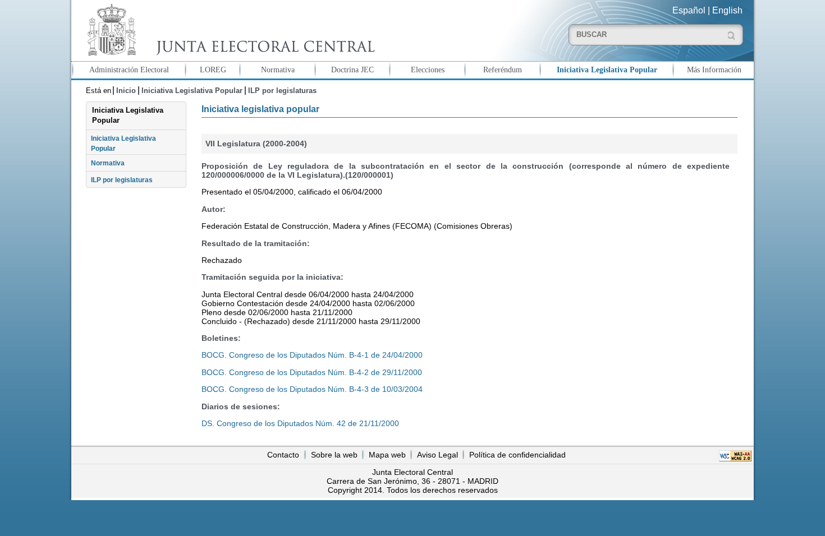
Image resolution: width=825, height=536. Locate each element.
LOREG (213, 69)
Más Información (714, 69)
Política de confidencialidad (517, 454)
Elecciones (427, 69)
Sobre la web (334, 454)
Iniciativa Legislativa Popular (607, 69)
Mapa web (387, 454)
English (727, 10)
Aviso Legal (437, 454)
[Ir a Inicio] (228, 30)
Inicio (126, 90)
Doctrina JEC (352, 69)
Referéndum (502, 69)
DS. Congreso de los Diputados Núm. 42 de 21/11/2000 (300, 423)
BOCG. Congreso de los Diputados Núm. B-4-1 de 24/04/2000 (312, 354)
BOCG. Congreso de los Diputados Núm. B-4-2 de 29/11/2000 (311, 372)
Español (688, 10)
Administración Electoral (129, 69)
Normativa (278, 69)
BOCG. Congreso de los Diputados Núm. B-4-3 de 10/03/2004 (312, 389)
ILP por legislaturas (282, 90)
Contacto (283, 454)
